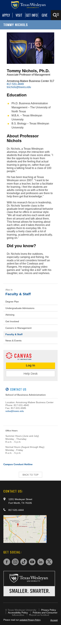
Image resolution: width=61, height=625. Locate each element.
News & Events (13, 340)
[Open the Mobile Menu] (56, 15)
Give (44, 15)
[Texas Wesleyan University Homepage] (30, 5)
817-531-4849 (15, 84)
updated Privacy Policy (29, 620)
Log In (30, 365)
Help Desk (31, 373)
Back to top (30, 474)
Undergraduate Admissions (19, 308)
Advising (9, 314)
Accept (54, 620)
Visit (19, 15)
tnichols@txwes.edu (19, 87)
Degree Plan (12, 301)
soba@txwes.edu (14, 411)
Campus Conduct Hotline (18, 464)
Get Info (31, 15)
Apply (6, 15)
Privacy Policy (48, 610)
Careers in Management (18, 328)
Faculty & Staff (18, 294)
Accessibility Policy (18, 612)
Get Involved (12, 321)
